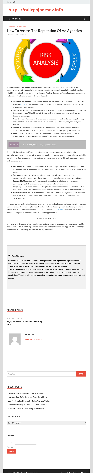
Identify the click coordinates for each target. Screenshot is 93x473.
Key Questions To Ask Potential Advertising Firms (27, 397)
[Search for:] (46, 374)
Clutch (22, 104)
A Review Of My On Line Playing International (26, 408)
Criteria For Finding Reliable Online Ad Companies (27, 405)
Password (11, 447)
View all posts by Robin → (32, 339)
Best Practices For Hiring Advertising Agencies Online (29, 401)
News (24, 27)
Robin (24, 35)
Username (11, 442)
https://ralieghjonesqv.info (36, 9)
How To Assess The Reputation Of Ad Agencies (26, 393)
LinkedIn (60, 210)
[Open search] (84, 19)
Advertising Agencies (14, 27)
